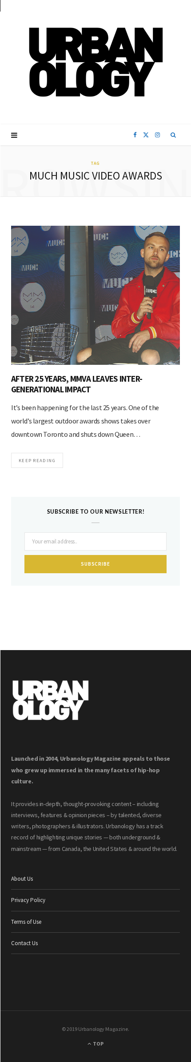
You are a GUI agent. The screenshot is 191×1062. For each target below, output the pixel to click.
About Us (22, 878)
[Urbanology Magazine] (95, 62)
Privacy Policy (28, 900)
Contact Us (24, 943)
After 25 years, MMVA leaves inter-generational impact (76, 384)
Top (97, 1043)
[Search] (173, 135)
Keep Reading (37, 460)
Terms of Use (26, 922)
